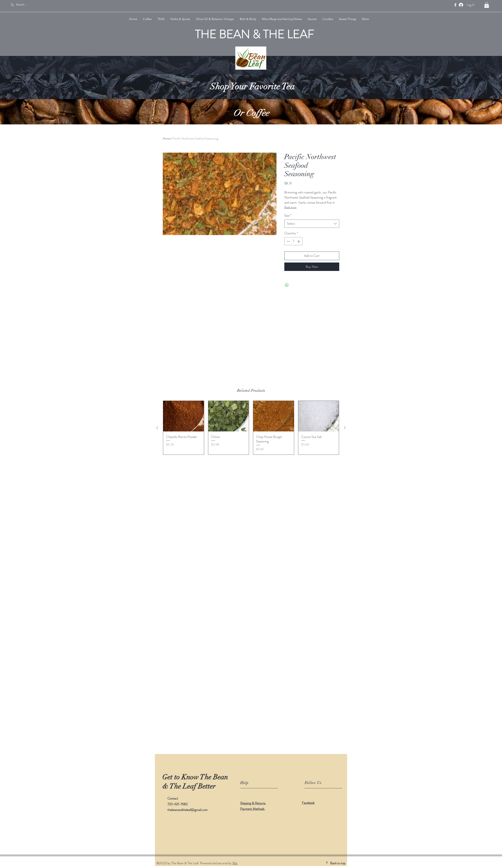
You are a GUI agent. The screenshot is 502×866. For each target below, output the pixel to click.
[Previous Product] (157, 427)
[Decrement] (288, 241)
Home (166, 138)
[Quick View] (183, 416)
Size (287, 215)
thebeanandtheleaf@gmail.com (187, 809)
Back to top (337, 863)
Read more (290, 207)
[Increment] (299, 241)
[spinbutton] (293, 241)
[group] (251, 427)
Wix (234, 863)
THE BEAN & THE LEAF (254, 34)
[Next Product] (344, 427)
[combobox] (311, 224)
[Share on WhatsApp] (287, 285)
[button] (486, 5)
